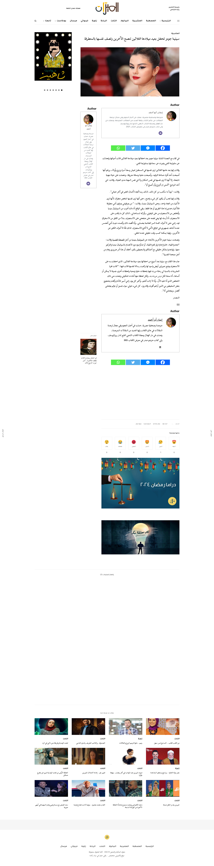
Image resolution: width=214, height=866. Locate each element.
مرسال (63, 846)
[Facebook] (163, 148)
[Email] (160, 133)
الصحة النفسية (118, 239)
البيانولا (112, 846)
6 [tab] (47, 90)
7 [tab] (44, 90)
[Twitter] (133, 148)
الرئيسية (150, 846)
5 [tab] (50, 90)
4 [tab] (53, 90)
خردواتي (74, 846)
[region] (140, 537)
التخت (176, 739)
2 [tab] (59, 90)
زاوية (140, 739)
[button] (140, 537)
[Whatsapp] (118, 148)
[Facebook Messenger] (148, 148)
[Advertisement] (140, 392)
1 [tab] (61, 90)
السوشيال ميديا (138, 239)
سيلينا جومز (139, 424)
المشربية (175, 34)
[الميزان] (107, 8)
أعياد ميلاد (164, 424)
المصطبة (137, 846)
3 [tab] (56, 90)
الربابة (92, 846)
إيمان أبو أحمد (156, 113)
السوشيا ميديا (147, 424)
